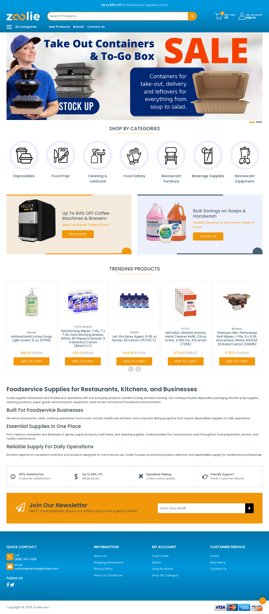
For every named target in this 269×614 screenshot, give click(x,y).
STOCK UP (208, 236)
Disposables (24, 175)
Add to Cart (31, 361)
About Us (100, 556)
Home (214, 556)
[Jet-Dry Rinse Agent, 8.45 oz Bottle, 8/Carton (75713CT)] (134, 302)
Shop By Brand (162, 569)
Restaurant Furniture (171, 178)
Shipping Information (109, 562)
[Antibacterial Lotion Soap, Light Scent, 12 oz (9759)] (31, 302)
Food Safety (134, 175)
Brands (78, 27)
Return (156, 562)
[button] (25, 76)
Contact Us (96, 27)
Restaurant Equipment (245, 178)
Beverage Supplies (208, 175)
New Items (217, 562)
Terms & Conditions (108, 575)
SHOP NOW (78, 234)
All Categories (25, 27)
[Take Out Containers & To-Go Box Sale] (134, 76)
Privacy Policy (103, 569)
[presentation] (131, 369)
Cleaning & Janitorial (97, 178)
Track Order (160, 556)
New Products (59, 27)
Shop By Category (165, 575)
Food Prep (61, 175)
